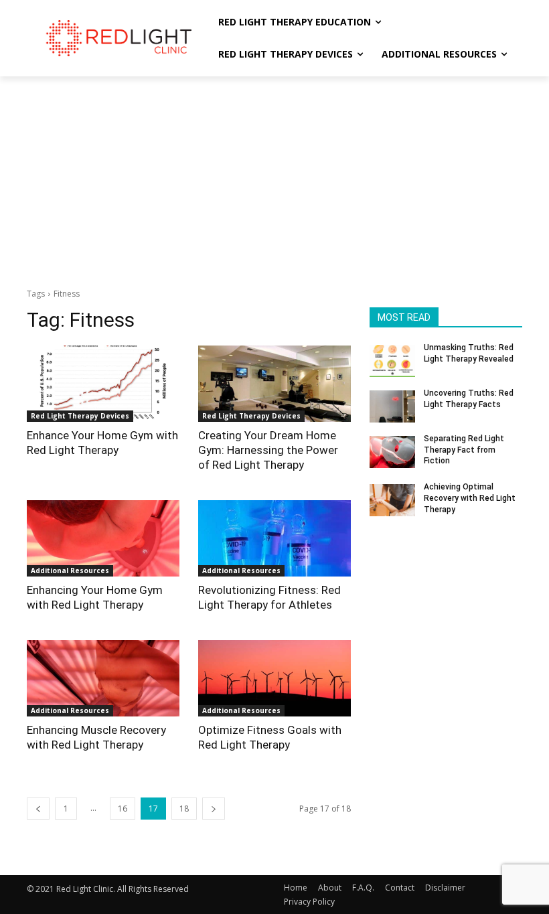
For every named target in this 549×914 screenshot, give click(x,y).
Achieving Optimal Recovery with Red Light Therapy (470, 498)
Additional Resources (70, 570)
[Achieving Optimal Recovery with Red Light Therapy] (392, 500)
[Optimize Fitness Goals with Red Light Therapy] (274, 678)
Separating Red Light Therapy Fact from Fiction (464, 450)
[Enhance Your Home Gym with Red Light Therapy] (103, 384)
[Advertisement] (274, 177)
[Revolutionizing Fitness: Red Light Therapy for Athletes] (274, 538)
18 (184, 808)
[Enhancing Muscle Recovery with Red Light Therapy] (103, 678)
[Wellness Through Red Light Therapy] (118, 38)
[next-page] (213, 808)
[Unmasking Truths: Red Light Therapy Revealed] (392, 361)
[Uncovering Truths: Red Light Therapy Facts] (392, 406)
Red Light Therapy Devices (80, 416)
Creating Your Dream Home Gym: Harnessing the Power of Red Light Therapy (268, 450)
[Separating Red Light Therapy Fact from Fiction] (392, 452)
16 (122, 808)
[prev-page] (38, 808)
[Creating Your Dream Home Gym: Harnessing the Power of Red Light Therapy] (274, 384)
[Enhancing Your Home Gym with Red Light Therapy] (103, 538)
